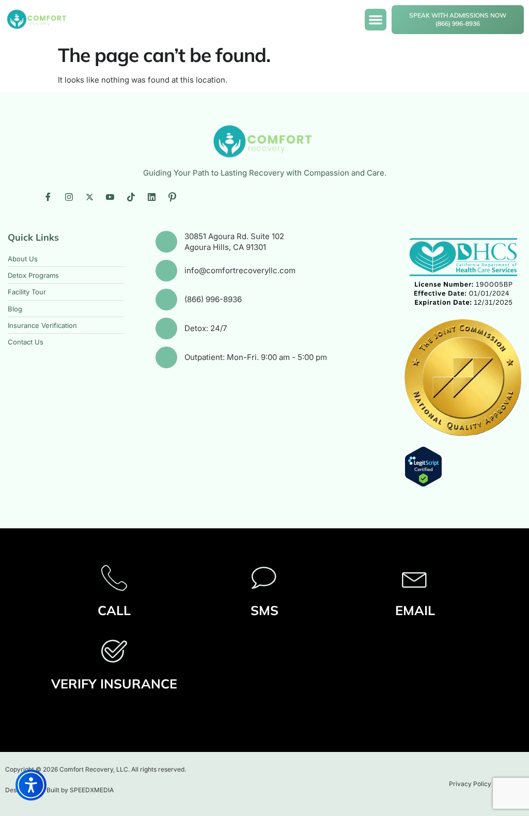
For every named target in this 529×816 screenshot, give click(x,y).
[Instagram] (68, 197)
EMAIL (415, 610)
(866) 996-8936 (213, 299)
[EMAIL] (415, 577)
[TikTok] (130, 197)
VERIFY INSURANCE (114, 684)
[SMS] (264, 577)
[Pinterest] (172, 197)
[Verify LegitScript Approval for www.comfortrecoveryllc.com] (423, 484)
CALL (114, 610)
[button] (375, 19)
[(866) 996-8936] (166, 299)
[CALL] (114, 577)
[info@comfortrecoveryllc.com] (166, 270)
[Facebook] (48, 197)
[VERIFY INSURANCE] (114, 651)
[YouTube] (110, 197)
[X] (89, 197)
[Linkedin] (151, 197)
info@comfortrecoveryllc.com (239, 270)
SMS (264, 610)
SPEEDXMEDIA (92, 790)
